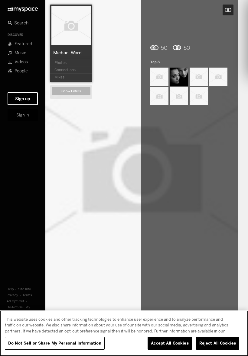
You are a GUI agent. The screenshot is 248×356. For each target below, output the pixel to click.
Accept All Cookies (169, 343)
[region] (124, 333)
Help (10, 289)
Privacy (12, 295)
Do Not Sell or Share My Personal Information (54, 343)
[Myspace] (23, 8)
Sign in (22, 115)
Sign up (22, 98)
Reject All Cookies (217, 343)
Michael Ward (67, 52)
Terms (27, 295)
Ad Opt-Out (15, 301)
